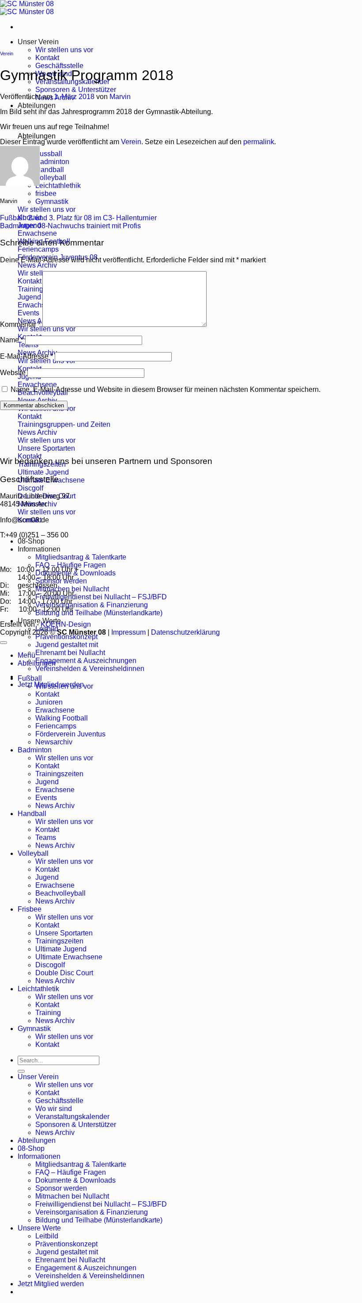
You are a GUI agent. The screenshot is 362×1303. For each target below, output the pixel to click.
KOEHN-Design (66, 624)
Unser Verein (38, 42)
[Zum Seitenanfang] (3, 642)
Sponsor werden (61, 1188)
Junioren (49, 702)
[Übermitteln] (21, 1071)
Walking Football (61, 718)
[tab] (48, 153)
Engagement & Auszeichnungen (85, 660)
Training (48, 1012)
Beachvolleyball (60, 893)
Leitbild (46, 1236)
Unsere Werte (39, 1228)
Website (13, 372)
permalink (258, 142)
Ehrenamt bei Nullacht (70, 652)
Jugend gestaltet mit (66, 644)
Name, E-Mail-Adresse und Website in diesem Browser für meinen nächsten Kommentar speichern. (166, 389)
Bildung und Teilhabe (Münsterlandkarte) (98, 613)
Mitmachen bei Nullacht (72, 589)
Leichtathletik (38, 989)
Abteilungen (37, 105)
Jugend (47, 782)
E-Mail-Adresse (26, 356)
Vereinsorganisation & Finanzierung (91, 605)
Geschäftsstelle (59, 65)
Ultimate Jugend (61, 949)
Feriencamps (55, 726)
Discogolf (50, 965)
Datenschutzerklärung (185, 632)
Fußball (30, 678)
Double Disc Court (64, 973)
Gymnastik (34, 1028)
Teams (45, 837)
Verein (6, 53)
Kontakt (47, 57)
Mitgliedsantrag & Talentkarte (80, 557)
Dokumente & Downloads (75, 1180)
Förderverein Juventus (70, 734)
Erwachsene (55, 710)
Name (11, 340)
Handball (32, 813)
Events (46, 797)
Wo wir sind (53, 1108)
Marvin (120, 96)
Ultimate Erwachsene (68, 957)
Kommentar (20, 324)
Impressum (128, 632)
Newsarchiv (53, 742)
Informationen (39, 549)
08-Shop (31, 541)
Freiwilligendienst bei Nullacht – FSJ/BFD (101, 597)
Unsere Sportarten (64, 933)
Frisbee (29, 909)
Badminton (35, 750)
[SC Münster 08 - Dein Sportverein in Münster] (27, 7)
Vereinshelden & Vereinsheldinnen (89, 668)
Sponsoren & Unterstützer (75, 89)
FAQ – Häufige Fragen (70, 565)
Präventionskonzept (66, 636)
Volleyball (33, 853)
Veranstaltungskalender (72, 1116)
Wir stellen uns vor (64, 50)
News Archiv (55, 805)
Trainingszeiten (59, 774)
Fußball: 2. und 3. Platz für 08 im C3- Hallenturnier (78, 218)
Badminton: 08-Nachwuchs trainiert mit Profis (70, 226)
